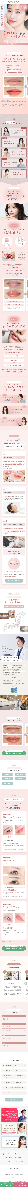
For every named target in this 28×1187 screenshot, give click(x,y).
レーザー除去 (7, 1161)
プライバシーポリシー (14, 1177)
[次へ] (25, 86)
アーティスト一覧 (8, 1157)
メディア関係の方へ (21, 1161)
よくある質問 (7, 1154)
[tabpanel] (14, 294)
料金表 (18, 1154)
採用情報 (19, 1157)
